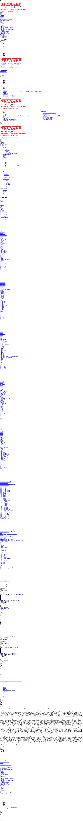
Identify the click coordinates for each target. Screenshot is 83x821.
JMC (1, 336)
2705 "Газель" (3, 524)
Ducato (1, 258)
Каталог (6, 149)
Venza (1, 459)
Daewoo (2, 245)
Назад (7, 148)
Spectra (1, 352)
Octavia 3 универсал (4, 423)
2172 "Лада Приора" (4, 505)
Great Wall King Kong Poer (5, 289)
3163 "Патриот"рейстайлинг (5, 558)
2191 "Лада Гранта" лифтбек (5, 512)
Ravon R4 (2, 404)
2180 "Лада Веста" (4, 506)
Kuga (1, 271)
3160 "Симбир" (3, 554)
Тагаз (1, 546)
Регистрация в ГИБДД (4, 783)
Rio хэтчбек (2, 347)
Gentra (1, 247)
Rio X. (1, 345)
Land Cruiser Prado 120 (4, 453)
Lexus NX (2, 359)
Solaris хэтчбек (3, 326)
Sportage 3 (2, 353)
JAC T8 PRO (2, 334)
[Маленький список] (0, 575)
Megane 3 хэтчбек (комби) (5, 412)
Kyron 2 (1, 433)
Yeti (1, 430)
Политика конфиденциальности (6, 778)
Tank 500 (2, 297)
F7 (0, 299)
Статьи (1, 763)
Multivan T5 (2, 465)
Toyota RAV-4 (3, 458)
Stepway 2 (2, 416)
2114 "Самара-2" (3, 495)
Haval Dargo (2, 301)
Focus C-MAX (3, 267)
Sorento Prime (3, 350)
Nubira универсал (3, 251)
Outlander (2, 374)
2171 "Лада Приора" (4, 504)
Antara (1, 390)
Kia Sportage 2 (3, 339)
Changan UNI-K (3, 216)
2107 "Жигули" (3, 489)
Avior (1, 208)
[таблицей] (2, 574)
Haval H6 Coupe (3, 305)
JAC (1, 331)
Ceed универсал (3, 341)
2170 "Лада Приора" (4, 503)
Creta (1, 314)
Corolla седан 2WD (4, 447)
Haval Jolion (2, 306)
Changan (2, 210)
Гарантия (2, 779)
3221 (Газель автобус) (4, 532)
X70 (1, 362)
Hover (1, 290)
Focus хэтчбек (3, 269)
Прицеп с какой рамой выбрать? (6, 769)
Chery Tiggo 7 (3, 223)
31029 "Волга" (3, 526)
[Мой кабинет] (0, 124)
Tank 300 (2, 295)
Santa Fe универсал (4, 324)
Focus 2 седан (3, 262)
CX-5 (1, 364)
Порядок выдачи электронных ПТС (7, 780)
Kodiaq (1, 421)
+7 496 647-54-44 (3, 37)
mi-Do (1, 255)
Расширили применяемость (5, 765)
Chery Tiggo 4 (3, 220)
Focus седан (2, 268)
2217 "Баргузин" (3, 522)
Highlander (2, 450)
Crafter (1, 463)
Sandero (1, 414)
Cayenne (2, 401)
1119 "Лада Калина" (4, 483)
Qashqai (1, 383)
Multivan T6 (2, 466)
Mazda (1, 363)
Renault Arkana (3, 413)
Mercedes (2, 365)
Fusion (1, 270)
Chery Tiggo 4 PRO (4, 221)
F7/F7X (1, 300)
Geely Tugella (2, 286)
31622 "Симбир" (3, 556)
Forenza (1, 441)
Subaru (1, 435)
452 (1, 564)
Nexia (1, 249)
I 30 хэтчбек (2, 320)
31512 (1, 552)
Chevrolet (2, 230)
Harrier (1, 449)
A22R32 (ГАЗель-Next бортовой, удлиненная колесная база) (11, 540)
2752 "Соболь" (3, 525)
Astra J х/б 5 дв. (3, 392)
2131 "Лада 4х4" (3, 502)
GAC (1, 276)
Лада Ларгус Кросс (4, 520)
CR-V (1, 311)
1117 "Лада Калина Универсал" (6, 481)
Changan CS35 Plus (4, 212)
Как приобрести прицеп (5, 782)
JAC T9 (1, 335)
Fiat (1, 257)
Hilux (1, 451)
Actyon (1, 432)
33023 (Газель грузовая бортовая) (6, 536)
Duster (1, 406)
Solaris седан (2, 325)
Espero (1, 246)
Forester (1, 436)
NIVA (1, 238)
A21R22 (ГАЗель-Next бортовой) (6, 539)
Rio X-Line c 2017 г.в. (4, 344)
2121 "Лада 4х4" (3, 497)
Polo (1, 468)
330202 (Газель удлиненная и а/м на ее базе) (8, 534)
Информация (7, 162)
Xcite (1, 476)
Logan (1, 410)
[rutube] (4, 55)
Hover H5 (2, 292)
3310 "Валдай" (3, 537)
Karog (1, 420)
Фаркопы (2, 772)
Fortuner (2, 448)
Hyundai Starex (3, 318)
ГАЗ (1, 521)
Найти (2, 812)
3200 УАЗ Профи (3, 560)
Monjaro (2, 287)
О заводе (2, 785)
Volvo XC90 (2, 475)
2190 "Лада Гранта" (4, 511)
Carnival (2, 340)
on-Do (1, 256)
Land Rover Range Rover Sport (6, 357)
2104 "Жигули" (3, 487)
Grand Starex (2, 316)
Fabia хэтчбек (3, 419)
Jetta (1, 464)
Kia (1, 338)
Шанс (1, 543)
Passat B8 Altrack (3, 467)
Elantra (1, 315)
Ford (1, 261)
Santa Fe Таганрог (3, 323)
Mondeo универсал (4, 274)
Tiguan (1, 470)
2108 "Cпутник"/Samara (5, 490)
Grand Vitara (2, 442)
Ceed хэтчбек (3, 342)
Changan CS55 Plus (4, 214)
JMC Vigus (2, 337)
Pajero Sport (2, 376)
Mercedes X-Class (3, 368)
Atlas (1, 280)
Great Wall (2, 288)
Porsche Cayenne (3, 469)
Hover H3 (2, 291)
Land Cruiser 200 (3, 452)
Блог (1, 789)
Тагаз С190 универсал (4, 547)
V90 (1, 209)
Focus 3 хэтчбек (3, 266)
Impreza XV (2, 437)
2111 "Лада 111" (3, 493)
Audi (1, 206)
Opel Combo (2, 393)
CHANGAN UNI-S (4, 217)
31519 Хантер (3, 553)
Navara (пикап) (3, 381)
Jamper (1, 244)
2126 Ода (2, 545)
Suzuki (1, 439)
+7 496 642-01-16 (3, 36)
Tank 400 (2, 296)
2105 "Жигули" (3, 488)
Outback (2, 438)
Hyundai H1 (2, 317)
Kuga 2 (1, 272)
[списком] (1, 574)
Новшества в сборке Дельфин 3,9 (6, 767)
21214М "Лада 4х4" (4, 501)
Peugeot (1, 395)
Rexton (1, 434)
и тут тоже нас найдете (4, 762)
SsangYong (2, 431)
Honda (1, 310)
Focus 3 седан (3, 264)
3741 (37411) (2, 561)
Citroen (1, 241)
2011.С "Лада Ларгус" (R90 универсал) (7, 484)
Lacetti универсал (3, 235)
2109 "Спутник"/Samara (5, 491)
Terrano (1, 385)
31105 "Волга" (3, 530)
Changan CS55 (3, 213)
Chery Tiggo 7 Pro (3, 224)
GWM (1, 294)
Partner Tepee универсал (5, 398)
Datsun (1, 254)
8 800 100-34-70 (4, 34)
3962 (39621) (2, 563)
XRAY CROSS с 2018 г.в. (5, 518)
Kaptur (1, 408)
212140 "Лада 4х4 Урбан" (5, 500)
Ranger (1, 275)
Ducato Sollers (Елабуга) (5, 259)
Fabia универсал (3, 418)
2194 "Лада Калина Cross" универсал (7, 515)
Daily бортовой (3, 330)
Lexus (1, 358)
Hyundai (2, 312)
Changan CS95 (3, 215)
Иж (1, 544)
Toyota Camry (3, 456)
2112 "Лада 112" (3, 494)
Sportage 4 (2, 354)
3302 (1, 533)
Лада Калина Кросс (4, 519)
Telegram (4, 52)
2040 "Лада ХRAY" (4, 486)
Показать (2, 749)
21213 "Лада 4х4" (3, 498)
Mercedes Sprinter (3, 367)
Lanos (1, 237)
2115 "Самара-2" (3, 496)
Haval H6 (2, 304)
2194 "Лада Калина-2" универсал (6, 516)
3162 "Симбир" (3, 555)
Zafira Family (2, 394)
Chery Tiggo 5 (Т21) (4, 222)
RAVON (2, 402)
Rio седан (2, 346)
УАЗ (1, 548)
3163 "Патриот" (3, 557)
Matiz (1, 248)
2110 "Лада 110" (3, 492)
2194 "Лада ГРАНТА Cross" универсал (7, 513)
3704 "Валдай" (3, 538)
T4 (0, 445)
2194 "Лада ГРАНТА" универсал (6, 514)
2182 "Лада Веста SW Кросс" (6, 507)
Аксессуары (2, 773)
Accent (1, 313)
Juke (1, 380)
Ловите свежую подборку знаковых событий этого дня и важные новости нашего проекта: (18, 760)
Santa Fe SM (2, 322)
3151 (1, 551)
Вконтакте (5, 51)
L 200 (1, 371)
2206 (1, 549)
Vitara (1, 443)
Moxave (1, 343)
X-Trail (1, 386)
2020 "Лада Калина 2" (4, 485)
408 (1, 396)
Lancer (1, 372)
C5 (1, 388)
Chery (1, 218)
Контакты (2, 790)
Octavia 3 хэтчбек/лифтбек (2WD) (6, 424)
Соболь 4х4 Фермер (4, 541)
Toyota (1, 446)
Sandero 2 (2, 415)
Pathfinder (2, 382)
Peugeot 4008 (2, 399)
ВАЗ (1, 480)
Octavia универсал (3, 426)
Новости (2, 755)
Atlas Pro (2, 281)
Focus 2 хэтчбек (3, 263)
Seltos (1, 348)
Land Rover (2, 355)
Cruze (1, 233)
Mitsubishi (2, 369)
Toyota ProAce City (4, 457)
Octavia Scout (2, 425)
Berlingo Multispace (4, 243)
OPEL (1, 389)
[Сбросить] (1, 748)
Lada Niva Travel (3, 517)
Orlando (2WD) (3, 239)
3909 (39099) (2, 562)
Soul (1, 351)
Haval (1, 298)
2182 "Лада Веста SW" (4, 508)
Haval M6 (2, 307)
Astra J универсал (3, 391)
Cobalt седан (2, 232)
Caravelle (2, 462)
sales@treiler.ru (4, 48)
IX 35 (1, 321)
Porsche (1, 400)
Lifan (1, 360)
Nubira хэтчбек (3, 252)
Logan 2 (1, 411)
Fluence (1, 407)
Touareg (1, 471)
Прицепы (2, 771)
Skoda (1, 417)
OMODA (2, 387)
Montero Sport (3, 373)
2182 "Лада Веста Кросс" (5, 509)
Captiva (1, 231)
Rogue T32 (2, 384)
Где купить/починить (4, 774)
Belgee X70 (2, 283)
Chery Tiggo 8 (3, 226)
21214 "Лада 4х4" (3, 499)
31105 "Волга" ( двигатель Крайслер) (7, 531)
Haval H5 (2, 303)
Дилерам (2, 781)
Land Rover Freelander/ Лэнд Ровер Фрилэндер (9, 356)
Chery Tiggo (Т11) (3, 219)
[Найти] (1, 14)
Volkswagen (2, 460)
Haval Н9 (2, 309)
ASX (1, 370)
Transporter (2, 472)
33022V (1, 535)
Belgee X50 (2, 282)
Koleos (1, 409)
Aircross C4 (2, 242)
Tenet (1, 444)
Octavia (1, 422)
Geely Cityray (2, 284)
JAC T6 (1, 333)
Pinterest (4, 56)
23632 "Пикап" (3, 550)
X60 (1, 361)
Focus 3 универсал (4, 265)
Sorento (1, 349)
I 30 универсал (3, 319)
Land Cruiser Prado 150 (4, 454)
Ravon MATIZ (3, 403)
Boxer (1, 397)
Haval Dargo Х (3, 302)
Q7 (1, 207)
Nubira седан (2, 250)
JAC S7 (1, 332)
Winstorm (2, 253)
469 (1, 565)
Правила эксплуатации (4, 784)
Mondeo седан (3, 273)
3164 (1, 559)
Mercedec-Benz (3, 366)
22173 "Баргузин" (3, 523)
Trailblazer (2, 240)
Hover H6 (2, 293)
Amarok (1, 461)
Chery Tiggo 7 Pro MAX (4, 225)
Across (1, 440)
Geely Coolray (3, 285)
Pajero (1, 375)
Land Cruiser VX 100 (4, 455)
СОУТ (1, 791)
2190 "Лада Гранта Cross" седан (6, 510)
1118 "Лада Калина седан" (5, 482)
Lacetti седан (2, 234)
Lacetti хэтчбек (3, 236)
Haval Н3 (2, 308)
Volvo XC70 (2, 474)
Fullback (2, 260)
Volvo (1, 473)
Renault (1, 405)
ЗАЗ (1, 542)
